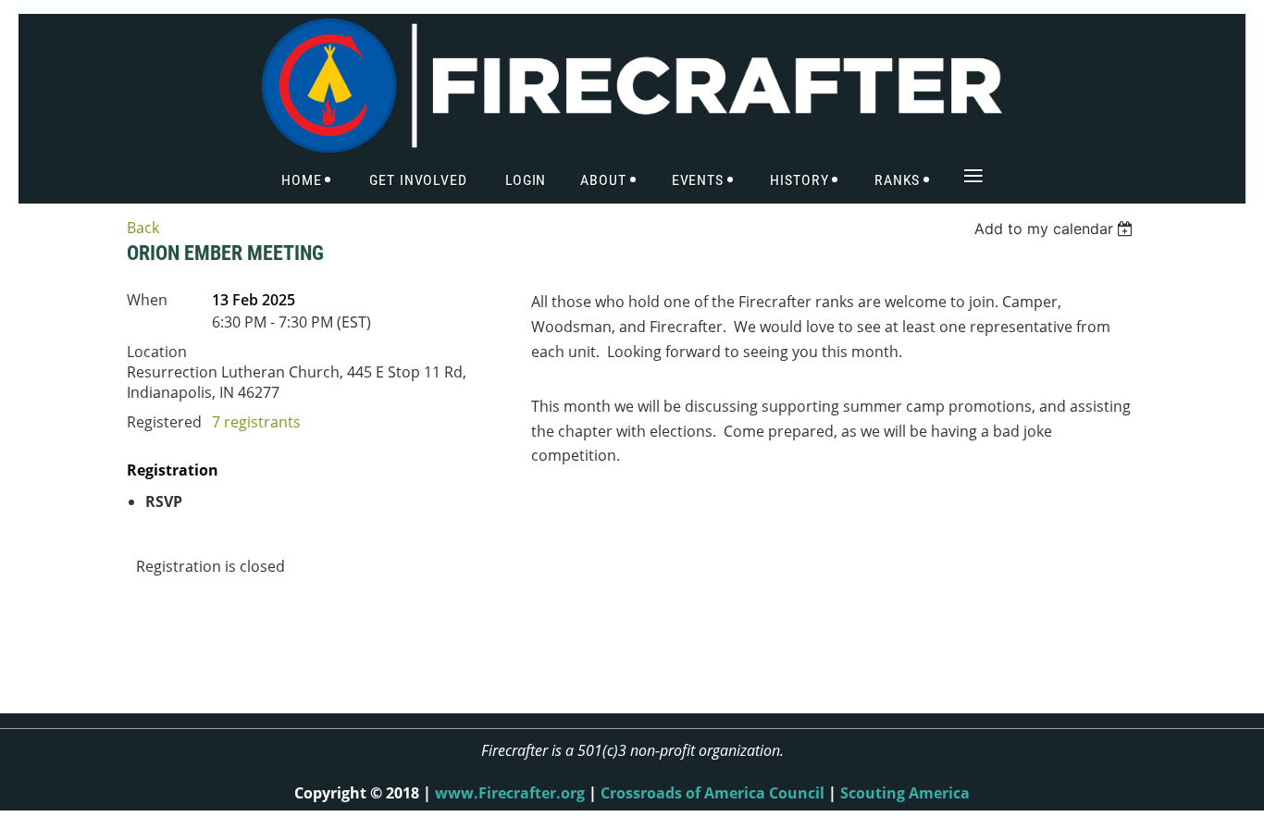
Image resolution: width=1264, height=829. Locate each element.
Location (157, 351)
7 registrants (256, 422)
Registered (164, 422)
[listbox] (1056, 228)
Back (143, 227)
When (147, 300)
